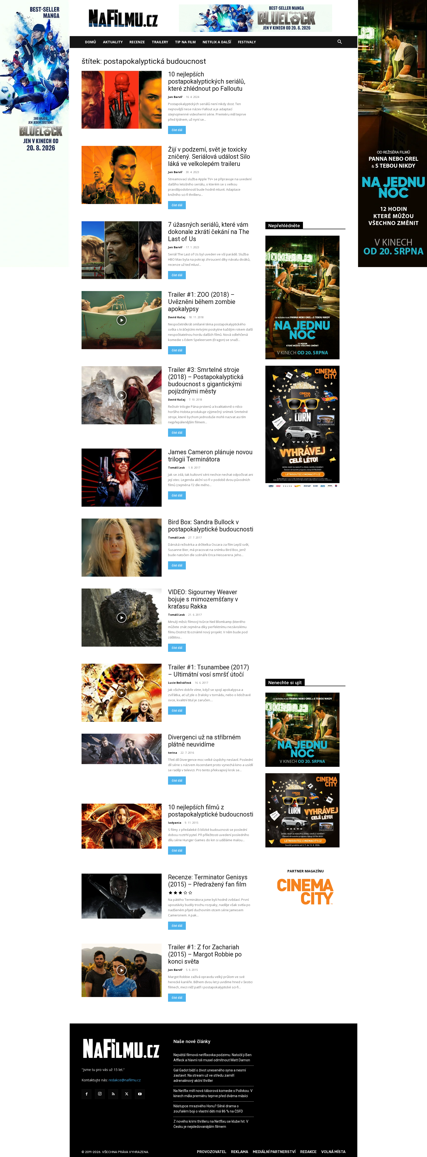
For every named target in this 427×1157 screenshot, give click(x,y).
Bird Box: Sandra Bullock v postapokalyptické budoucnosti (210, 526)
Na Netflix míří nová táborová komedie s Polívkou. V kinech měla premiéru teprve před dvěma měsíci (213, 1093)
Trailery (160, 42)
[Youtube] (140, 1094)
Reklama (239, 1152)
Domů (90, 42)
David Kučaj (176, 317)
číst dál (177, 130)
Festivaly (247, 42)
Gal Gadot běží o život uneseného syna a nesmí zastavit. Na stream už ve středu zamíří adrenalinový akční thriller (209, 1075)
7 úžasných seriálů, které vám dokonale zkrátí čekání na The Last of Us (208, 232)
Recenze (137, 42)
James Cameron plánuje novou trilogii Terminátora (210, 456)
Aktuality (113, 42)
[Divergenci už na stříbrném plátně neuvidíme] (122, 749)
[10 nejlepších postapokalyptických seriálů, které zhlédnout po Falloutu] (122, 100)
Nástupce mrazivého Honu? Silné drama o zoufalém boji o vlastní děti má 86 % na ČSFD (208, 1108)
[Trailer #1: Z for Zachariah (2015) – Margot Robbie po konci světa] (122, 970)
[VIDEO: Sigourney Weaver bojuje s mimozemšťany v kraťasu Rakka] (122, 618)
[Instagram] (100, 1094)
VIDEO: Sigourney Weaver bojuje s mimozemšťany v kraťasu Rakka (203, 599)
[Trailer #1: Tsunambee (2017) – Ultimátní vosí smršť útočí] (122, 693)
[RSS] (113, 1094)
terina (172, 752)
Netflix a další (217, 42)
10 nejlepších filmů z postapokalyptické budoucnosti (210, 811)
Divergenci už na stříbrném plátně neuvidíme (204, 741)
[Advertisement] (305, 546)
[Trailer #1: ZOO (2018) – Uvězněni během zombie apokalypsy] (122, 320)
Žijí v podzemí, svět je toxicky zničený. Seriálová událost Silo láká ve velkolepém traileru (209, 156)
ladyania (174, 822)
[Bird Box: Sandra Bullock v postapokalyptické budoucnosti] (122, 548)
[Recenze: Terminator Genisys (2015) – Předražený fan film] (122, 896)
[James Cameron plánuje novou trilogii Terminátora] (122, 478)
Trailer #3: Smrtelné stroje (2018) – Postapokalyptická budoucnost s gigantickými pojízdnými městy (205, 380)
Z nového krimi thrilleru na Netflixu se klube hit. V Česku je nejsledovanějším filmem (210, 1124)
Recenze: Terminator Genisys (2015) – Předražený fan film (208, 881)
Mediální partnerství (274, 1152)
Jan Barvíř (175, 97)
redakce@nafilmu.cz (125, 1080)
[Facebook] (86, 1094)
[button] (339, 42)
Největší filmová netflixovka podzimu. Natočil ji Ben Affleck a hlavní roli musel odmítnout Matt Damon (212, 1057)
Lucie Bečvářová (179, 682)
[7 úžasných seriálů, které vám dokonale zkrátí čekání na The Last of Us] (122, 250)
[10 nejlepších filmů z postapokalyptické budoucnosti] (122, 826)
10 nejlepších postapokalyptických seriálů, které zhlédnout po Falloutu (206, 81)
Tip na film (185, 42)
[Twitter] (126, 1094)
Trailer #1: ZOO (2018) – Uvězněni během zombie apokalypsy (201, 302)
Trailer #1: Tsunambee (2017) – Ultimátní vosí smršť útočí (208, 671)
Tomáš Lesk (176, 467)
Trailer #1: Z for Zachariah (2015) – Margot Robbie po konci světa (205, 954)
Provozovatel (211, 1152)
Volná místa (333, 1152)
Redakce (308, 1152)
